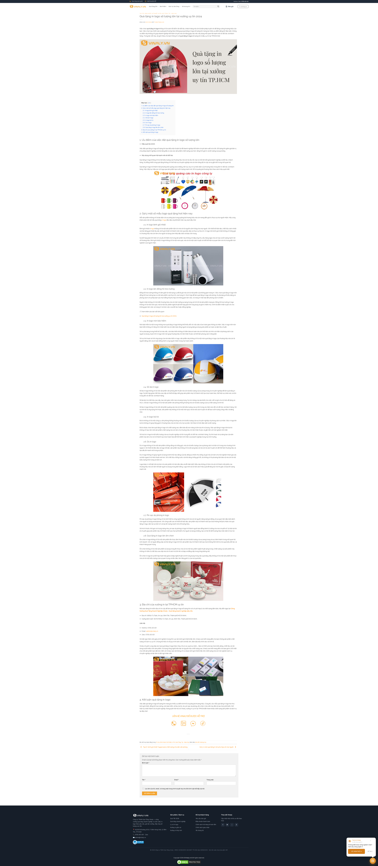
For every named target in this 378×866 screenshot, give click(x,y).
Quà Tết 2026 (174, 818)
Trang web (210, 780)
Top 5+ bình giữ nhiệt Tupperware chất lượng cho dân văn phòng (165, 747)
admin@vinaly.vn (140, 837)
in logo (164, 220)
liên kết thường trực (200, 742)
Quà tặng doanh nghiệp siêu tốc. (181, 611)
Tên (143, 780)
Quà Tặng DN (153, 6)
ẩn (149, 103)
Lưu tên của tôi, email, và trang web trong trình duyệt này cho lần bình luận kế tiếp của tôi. (175, 789)
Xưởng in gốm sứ (175, 827)
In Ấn (159, 13)
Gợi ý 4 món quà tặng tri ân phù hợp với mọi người (217, 747)
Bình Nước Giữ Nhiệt (151, 13)
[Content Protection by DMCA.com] (189, 862)
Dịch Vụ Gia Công (174, 6)
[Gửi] (218, 6)
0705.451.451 (245, 1)
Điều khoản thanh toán (203, 821)
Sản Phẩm (163, 6)
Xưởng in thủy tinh (176, 830)
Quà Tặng (165, 13)
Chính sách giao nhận (202, 827)
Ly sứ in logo (174, 824)
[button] (373, 861)
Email (176, 780)
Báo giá (230, 6)
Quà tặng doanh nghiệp (177, 821)
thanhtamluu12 (159, 22)
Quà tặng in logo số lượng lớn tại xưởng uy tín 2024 (159, 316)
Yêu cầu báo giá (201, 818)
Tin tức (142, 13)
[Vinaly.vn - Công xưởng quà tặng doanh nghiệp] (137, 6)
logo (152, 228)
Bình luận (145, 763)
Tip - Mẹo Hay (172, 13)
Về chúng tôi (186, 6)
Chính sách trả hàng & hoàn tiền (206, 824)
